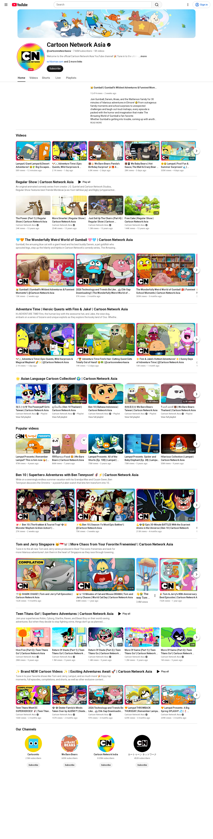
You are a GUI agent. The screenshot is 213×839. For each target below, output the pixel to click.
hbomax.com (56, 61)
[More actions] (155, 595)
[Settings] (188, 5)
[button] (30, 57)
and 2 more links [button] (73, 61)
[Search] (156, 4)
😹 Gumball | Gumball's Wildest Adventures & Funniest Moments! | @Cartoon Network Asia (123, 87)
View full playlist (23, 417)
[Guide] (6, 5)
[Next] (196, 151)
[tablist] (106, 78)
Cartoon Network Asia (26, 225)
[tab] (21, 78)
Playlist (44, 414)
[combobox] (103, 5)
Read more (96, 123)
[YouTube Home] (19, 4)
